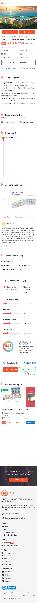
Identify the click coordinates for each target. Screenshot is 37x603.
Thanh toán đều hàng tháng (27, 289)
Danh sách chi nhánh (9, 535)
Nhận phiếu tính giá (10, 68)
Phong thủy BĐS (6, 564)
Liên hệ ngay (18, 480)
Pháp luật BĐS (5, 558)
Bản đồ (29, 32)
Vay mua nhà (5, 543)
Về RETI (4, 530)
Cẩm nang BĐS (6, 561)
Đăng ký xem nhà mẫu (18, 62)
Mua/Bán (4, 527)
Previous (3, 200)
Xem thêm (4, 246)
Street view (11, 32)
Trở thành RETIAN (8, 532)
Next (34, 18)
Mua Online (31, 422)
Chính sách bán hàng (29, 68)
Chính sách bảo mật (6, 596)
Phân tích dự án (6, 556)
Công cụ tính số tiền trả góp (9, 545)
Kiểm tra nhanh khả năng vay (27, 370)
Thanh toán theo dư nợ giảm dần (12, 288)
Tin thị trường (5, 553)
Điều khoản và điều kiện (29, 596)
